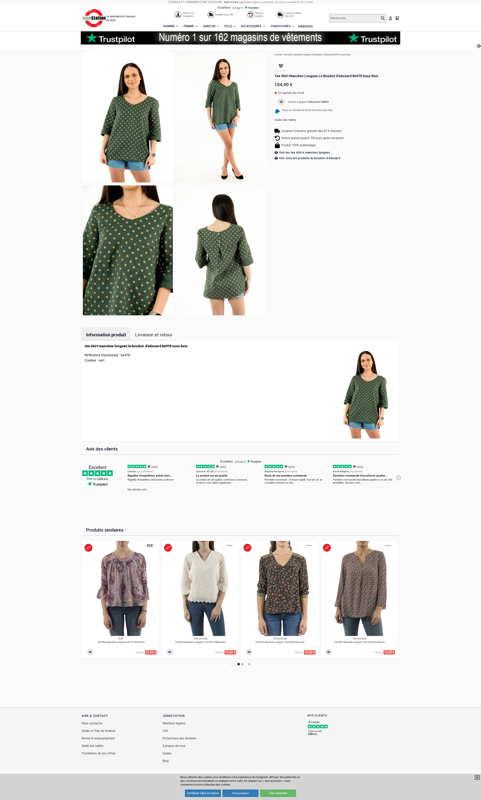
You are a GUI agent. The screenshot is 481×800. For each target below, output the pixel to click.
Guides (167, 753)
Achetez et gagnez (308, 102)
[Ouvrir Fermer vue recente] (478, 46)
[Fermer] (477, 777)
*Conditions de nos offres (99, 753)
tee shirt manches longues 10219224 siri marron (359, 642)
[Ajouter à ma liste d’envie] (281, 102)
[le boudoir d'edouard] (281, 67)
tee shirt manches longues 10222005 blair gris (280, 642)
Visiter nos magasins (188, 14)
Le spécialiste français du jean (120, 18)
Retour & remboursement (98, 738)
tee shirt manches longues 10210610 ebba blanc (200, 642)
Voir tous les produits (309, 158)
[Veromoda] (229, 545)
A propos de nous (174, 746)
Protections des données (179, 738)
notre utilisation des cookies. (213, 784)
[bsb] (150, 545)
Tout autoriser (278, 793)
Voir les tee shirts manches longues (304, 152)
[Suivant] (249, 664)
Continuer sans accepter (203, 793)
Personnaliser (240, 793)
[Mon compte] (390, 18)
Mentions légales (174, 723)
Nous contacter (92, 723)
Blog (166, 761)
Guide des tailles (285, 120)
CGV (165, 731)
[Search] (383, 18)
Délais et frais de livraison (98, 731)
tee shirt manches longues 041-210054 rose (120, 642)
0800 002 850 (231, 2)
